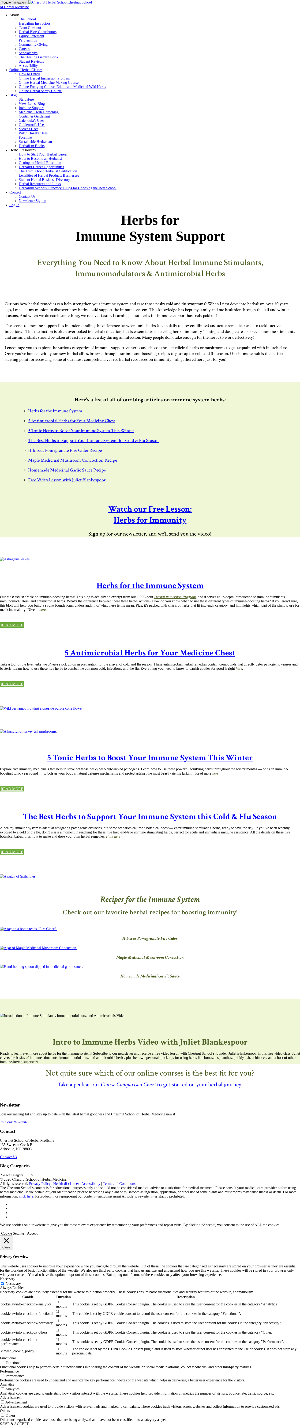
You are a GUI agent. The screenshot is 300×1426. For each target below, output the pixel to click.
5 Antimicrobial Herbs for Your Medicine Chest (71, 421)
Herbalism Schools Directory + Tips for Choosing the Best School (67, 188)
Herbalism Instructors (34, 23)
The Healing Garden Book (38, 57)
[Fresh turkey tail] (28, 731)
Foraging (25, 137)
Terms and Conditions (119, 1184)
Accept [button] (32, 1233)
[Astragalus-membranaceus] (15, 559)
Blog (13, 95)
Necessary (13, 1283)
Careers (24, 49)
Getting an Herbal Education (40, 163)
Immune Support (31, 108)
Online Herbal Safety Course (40, 91)
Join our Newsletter (14, 1122)
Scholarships (28, 53)
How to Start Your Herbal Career (43, 154)
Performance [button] (9, 1371)
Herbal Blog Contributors (37, 32)
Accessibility (28, 66)
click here (26, 1196)
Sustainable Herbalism (35, 142)
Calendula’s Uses (31, 120)
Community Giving (33, 44)
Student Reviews (31, 61)
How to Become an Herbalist (40, 158)
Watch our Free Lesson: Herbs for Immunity (150, 515)
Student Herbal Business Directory (44, 180)
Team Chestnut (30, 28)
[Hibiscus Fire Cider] (28, 929)
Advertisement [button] (11, 1397)
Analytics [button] (7, 1384)
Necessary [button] (7, 1279)
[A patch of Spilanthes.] (18, 876)
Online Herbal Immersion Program (44, 78)
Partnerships (28, 40)
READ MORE (12, 625)
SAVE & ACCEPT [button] (14, 1424)
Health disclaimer (66, 1184)
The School (27, 19)
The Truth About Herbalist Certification (48, 171)
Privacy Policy (40, 1184)
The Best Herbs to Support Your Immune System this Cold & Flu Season (93, 440)
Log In (14, 205)
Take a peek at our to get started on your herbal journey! (150, 1084)
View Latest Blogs (32, 104)
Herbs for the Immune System (55, 411)
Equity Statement (31, 36)
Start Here (26, 99)
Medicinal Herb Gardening (39, 112)
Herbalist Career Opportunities (41, 167)
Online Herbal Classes (25, 70)
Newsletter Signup (32, 201)
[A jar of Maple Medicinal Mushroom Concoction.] (38, 948)
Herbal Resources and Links (40, 184)
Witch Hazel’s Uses (33, 133)
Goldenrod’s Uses (32, 125)
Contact (15, 192)
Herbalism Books (32, 146)
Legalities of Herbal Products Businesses (49, 175)
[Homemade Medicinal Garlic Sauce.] (41, 967)
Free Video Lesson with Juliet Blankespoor (66, 480)
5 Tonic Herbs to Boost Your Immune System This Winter (81, 431)
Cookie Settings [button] (13, 1233)
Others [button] (5, 1411)
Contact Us (27, 196)
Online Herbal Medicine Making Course (49, 82)
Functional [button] (8, 1358)
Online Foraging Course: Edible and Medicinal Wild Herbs (62, 87)
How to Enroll (29, 74)
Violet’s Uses (28, 129)
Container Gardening (34, 116)
